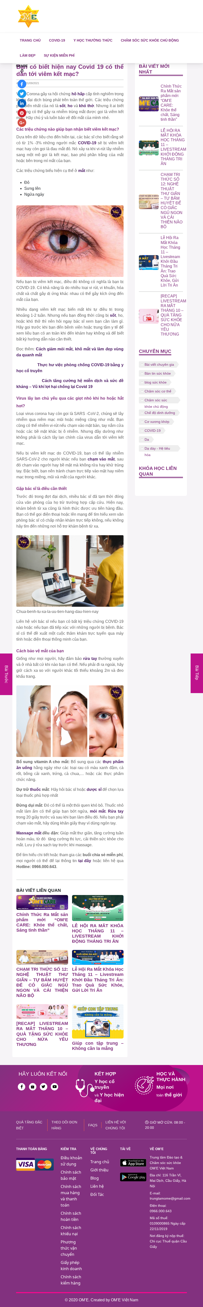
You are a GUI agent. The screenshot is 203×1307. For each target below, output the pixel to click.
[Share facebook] (22, 84)
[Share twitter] (22, 93)
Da (147, 439)
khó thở (86, 106)
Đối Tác (97, 1194)
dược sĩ (94, 789)
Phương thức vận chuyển (69, 1248)
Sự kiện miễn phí (59, 55)
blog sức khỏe (156, 382)
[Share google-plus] (22, 122)
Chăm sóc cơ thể (158, 391)
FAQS (92, 1125)
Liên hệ (97, 1186)
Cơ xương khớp (157, 422)
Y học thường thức (93, 40)
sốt (62, 106)
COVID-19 (57, 40)
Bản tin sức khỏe (158, 373)
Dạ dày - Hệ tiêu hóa (157, 449)
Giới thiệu (99, 1170)
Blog (94, 1178)
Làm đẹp (27, 55)
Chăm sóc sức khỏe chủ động (150, 40)
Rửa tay (116, 811)
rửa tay (90, 658)
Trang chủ (30, 40)
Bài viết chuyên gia (159, 364)
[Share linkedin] (22, 103)
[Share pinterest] (22, 113)
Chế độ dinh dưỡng (160, 413)
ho (70, 106)
